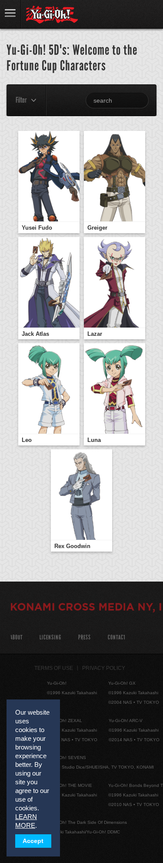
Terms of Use (53, 668)
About (16, 637)
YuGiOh (52, 15)
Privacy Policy (103, 668)
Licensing (50, 637)
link (10, 14)
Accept (33, 841)
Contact (117, 637)
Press (84, 637)
